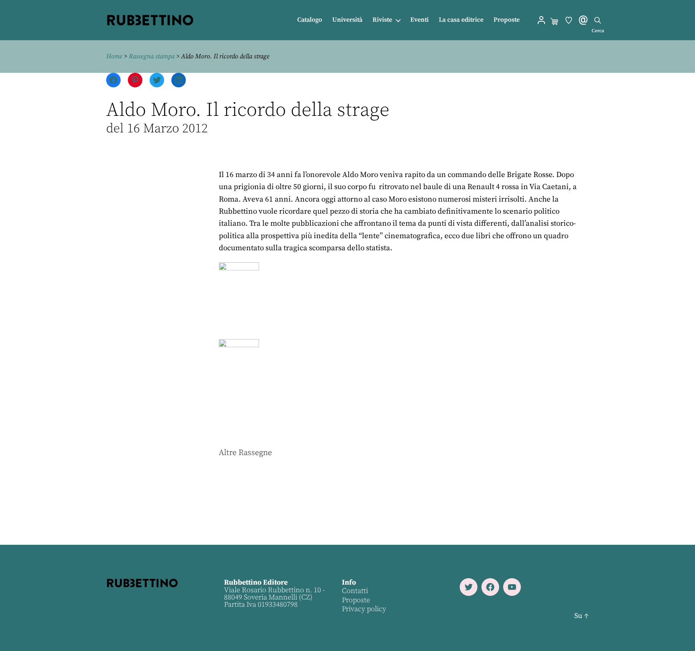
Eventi (419, 20)
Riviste (382, 20)
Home (114, 56)
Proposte (506, 20)
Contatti (355, 590)
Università (347, 20)
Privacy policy (364, 609)
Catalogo (309, 20)
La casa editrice (461, 20)
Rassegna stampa (152, 56)
